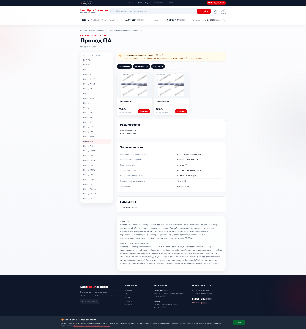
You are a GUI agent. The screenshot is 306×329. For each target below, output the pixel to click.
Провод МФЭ (88, 132)
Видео (147, 3)
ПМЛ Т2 (86, 60)
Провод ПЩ (88, 184)
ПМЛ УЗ (86, 65)
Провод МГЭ (88, 117)
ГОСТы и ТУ (158, 66)
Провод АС (87, 93)
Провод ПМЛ (88, 165)
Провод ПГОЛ (89, 160)
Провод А (87, 69)
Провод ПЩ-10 (89, 189)
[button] (90, 20)
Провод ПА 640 (163, 101)
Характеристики (141, 66)
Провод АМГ (88, 74)
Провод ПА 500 (126, 101)
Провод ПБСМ (89, 151)
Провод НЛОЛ (89, 136)
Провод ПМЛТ (89, 175)
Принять (239, 322)
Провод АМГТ (88, 89)
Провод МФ (88, 127)
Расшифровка (124, 66)
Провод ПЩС (88, 199)
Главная (131, 3)
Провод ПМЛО (89, 170)
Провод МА (88, 108)
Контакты (170, 3)
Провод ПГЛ (88, 156)
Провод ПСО (88, 179)
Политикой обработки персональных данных (92, 326)
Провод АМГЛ (89, 84)
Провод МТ (87, 122)
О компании (158, 3)
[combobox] (153, 11)
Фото (140, 3)
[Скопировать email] (224, 20)
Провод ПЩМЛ (89, 194)
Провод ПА (88, 141)
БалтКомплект (94, 287)
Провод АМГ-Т (89, 79)
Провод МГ (87, 112)
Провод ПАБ (88, 146)
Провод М (87, 103)
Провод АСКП (89, 98)
